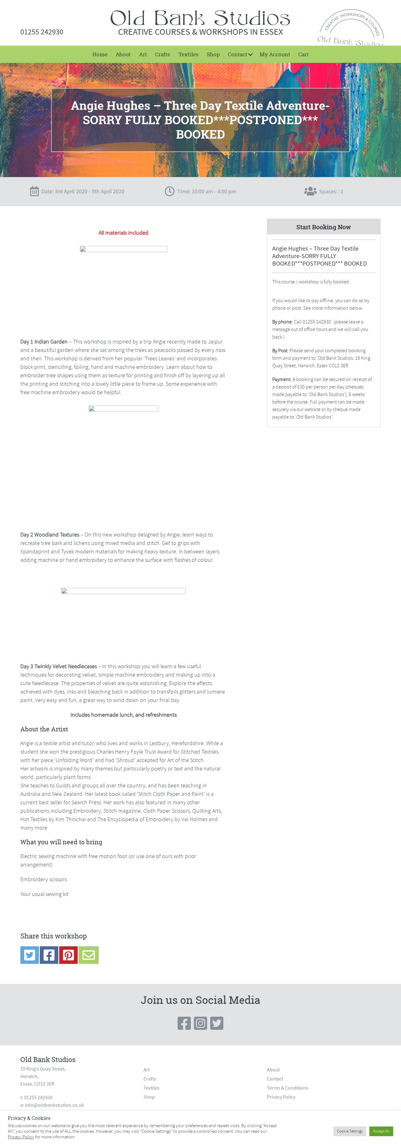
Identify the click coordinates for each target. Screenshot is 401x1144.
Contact (237, 54)
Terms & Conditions (287, 1088)
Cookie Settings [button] (349, 1131)
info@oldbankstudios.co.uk (54, 1105)
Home (99, 54)
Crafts (162, 54)
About (123, 54)
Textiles (189, 54)
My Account (275, 54)
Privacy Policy (281, 1097)
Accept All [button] (381, 1131)
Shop (213, 54)
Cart (303, 54)
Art (143, 54)
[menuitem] (100, 54)
